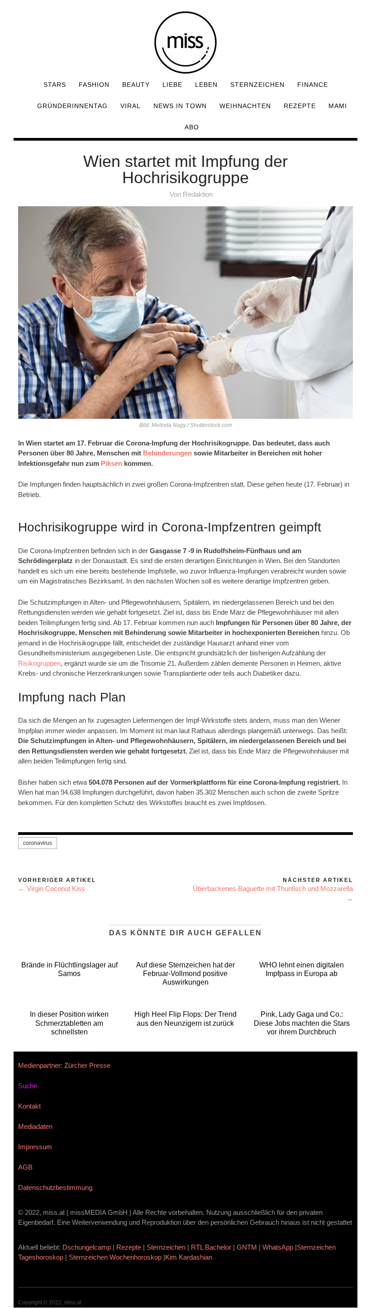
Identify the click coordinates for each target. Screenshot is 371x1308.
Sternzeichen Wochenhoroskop (115, 1257)
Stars (54, 84)
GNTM (247, 1247)
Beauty (136, 84)
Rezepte (300, 105)
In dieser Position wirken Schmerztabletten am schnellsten (69, 1022)
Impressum (35, 1147)
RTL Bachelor (211, 1247)
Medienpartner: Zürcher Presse (64, 1065)
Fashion (94, 84)
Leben (206, 84)
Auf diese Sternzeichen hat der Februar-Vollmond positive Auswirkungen (185, 973)
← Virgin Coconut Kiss (51, 888)
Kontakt (29, 1106)
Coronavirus (37, 843)
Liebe (172, 84)
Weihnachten (245, 105)
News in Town (180, 105)
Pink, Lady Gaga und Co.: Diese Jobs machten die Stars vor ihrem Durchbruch (302, 1022)
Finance (312, 84)
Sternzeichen (257, 84)
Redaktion (198, 194)
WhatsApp (277, 1247)
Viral (130, 105)
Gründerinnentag (72, 105)
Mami (337, 105)
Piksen (111, 463)
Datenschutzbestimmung (55, 1187)
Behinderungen (167, 453)
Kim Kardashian (189, 1257)
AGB (25, 1167)
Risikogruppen (39, 663)
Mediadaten (35, 1126)
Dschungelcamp (86, 1247)
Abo (192, 127)
